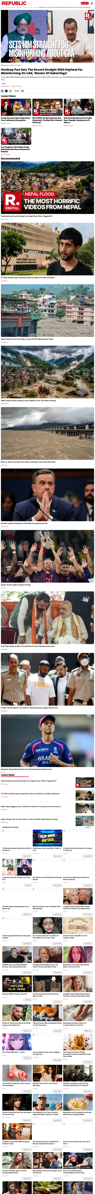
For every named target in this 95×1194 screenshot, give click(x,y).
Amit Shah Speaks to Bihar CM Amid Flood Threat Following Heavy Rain (28, 646)
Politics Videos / (33, 7)
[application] (47, 36)
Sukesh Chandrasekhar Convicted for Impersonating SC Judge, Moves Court (29, 708)
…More (3, 83)
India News (4, 281)
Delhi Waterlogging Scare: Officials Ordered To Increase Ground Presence (31, 806)
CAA (60, 77)
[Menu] (91, 3)
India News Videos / (22, 7)
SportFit (3, 588)
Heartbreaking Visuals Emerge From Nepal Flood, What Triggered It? (26, 216)
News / (3, 7)
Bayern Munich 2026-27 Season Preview (16, 585)
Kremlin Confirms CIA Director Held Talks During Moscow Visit (24, 523)
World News (4, 219)
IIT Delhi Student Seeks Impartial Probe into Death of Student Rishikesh (28, 277)
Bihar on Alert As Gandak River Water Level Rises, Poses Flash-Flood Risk (28, 462)
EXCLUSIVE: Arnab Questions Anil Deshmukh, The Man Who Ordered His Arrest (47, 120)
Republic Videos (5, 86)
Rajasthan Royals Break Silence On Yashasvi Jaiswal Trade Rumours (26, 769)
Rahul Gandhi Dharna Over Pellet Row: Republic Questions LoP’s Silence (78, 120)
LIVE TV (85, 3)
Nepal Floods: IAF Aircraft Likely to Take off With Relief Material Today (27, 339)
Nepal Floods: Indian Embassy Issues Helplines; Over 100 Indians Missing (28, 400)
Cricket (3, 772)
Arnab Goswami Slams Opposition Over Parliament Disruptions (15, 119)
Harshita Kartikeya (16, 86)
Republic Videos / (10, 7)
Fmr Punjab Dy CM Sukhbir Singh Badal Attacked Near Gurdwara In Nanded (15, 149)
